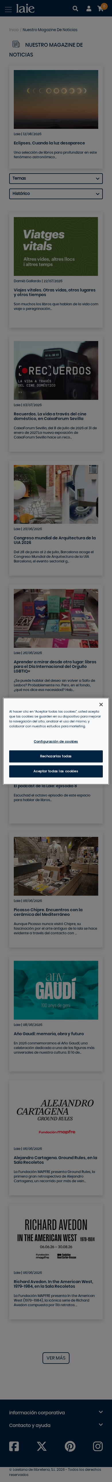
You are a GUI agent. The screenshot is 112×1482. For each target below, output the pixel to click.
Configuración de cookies (56, 741)
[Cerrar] (101, 704)
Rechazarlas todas (56, 756)
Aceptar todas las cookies (56, 771)
